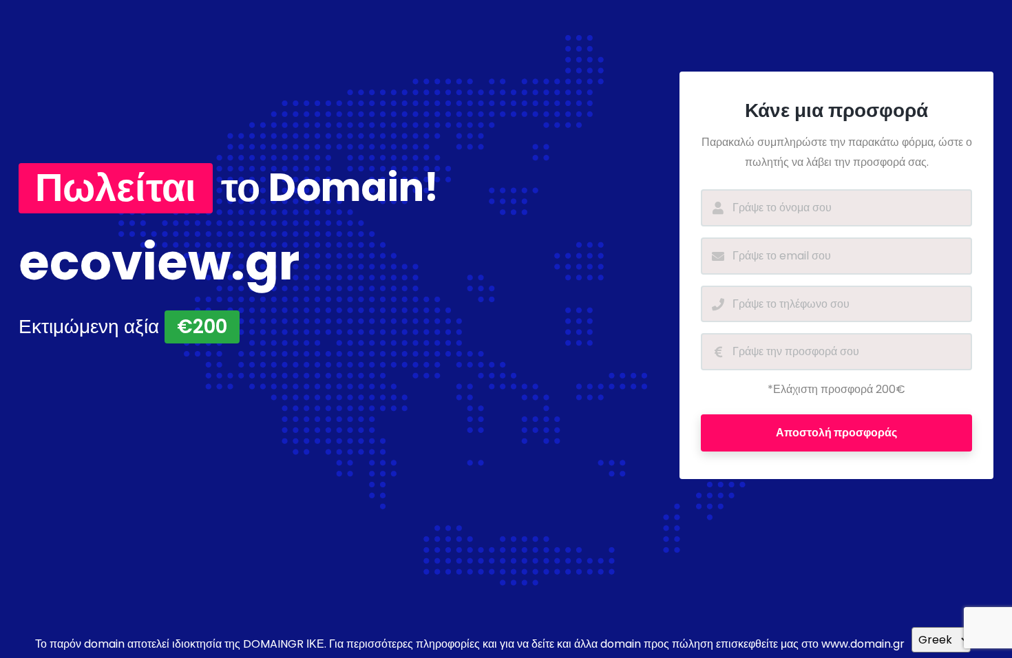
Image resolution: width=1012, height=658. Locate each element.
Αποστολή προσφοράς (836, 433)
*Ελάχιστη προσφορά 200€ (836, 389)
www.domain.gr (863, 644)
